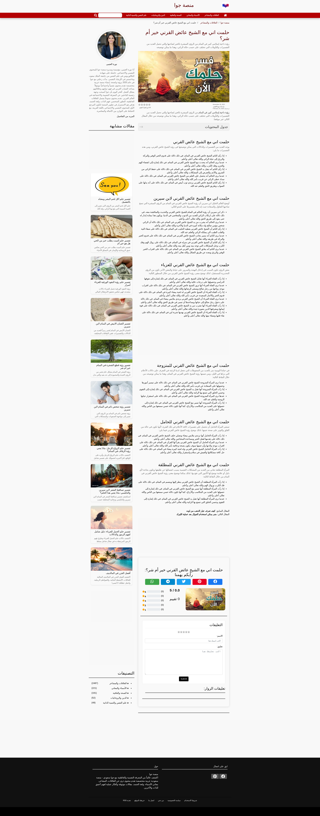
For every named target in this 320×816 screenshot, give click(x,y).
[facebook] (223, 776)
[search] (95, 15)
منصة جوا (224, 22)
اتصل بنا (151, 800)
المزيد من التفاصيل (125, 116)
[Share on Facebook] (215, 582)
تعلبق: (220, 646)
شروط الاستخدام (190, 800)
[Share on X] (184, 582)
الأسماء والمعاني (193, 15)
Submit (184, 679)
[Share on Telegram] (168, 582)
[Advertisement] (183, 337)
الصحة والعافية (176, 15)
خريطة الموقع (139, 800)
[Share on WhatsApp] (152, 582)
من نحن (161, 800)
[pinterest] (215, 776)
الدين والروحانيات (158, 15)
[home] (225, 15)
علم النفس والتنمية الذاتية (136, 15)
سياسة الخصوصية (174, 800)
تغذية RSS (127, 800)
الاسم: (220, 636)
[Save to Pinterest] (199, 582)
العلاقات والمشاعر (211, 15)
